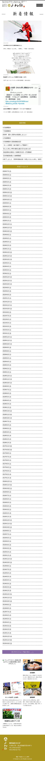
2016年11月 (6, 485)
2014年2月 (6, 587)
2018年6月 (6, 425)
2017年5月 (6, 464)
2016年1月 (6, 516)
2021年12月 (6, 302)
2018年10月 (6, 418)
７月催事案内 (7, 131)
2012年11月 (6, 640)
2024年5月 (6, 242)
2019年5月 (6, 397)
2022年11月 (6, 280)
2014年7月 (6, 569)
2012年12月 (6, 636)
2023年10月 (6, 259)
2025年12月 (6, 192)
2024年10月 (6, 231)
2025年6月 (6, 206)
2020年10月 (6, 344)
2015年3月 (6, 548)
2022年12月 (6, 277)
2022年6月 (6, 291)
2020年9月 (6, 347)
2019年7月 (6, 390)
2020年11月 (6, 340)
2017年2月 (6, 474)
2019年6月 (6, 393)
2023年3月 (6, 270)
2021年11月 (6, 305)
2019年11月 (6, 379)
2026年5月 (6, 178)
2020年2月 (6, 368)
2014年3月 (6, 583)
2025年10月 (6, 199)
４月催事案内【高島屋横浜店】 (12, 141)
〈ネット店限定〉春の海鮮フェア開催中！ (15, 145)
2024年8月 (6, 235)
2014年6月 (6, 573)
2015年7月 (6, 534)
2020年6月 (6, 354)
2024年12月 (6, 224)
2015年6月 (6, 538)
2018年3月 (6, 435)
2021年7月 (6, 316)
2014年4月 (6, 580)
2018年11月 (6, 414)
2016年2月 (6, 513)
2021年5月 (6, 323)
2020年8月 (6, 351)
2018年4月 (6, 432)
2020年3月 (6, 365)
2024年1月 (6, 249)
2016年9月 (6, 492)
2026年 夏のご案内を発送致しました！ (15, 134)
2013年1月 (6, 633)
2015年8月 (6, 530)
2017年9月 (6, 453)
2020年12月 (6, 337)
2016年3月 (6, 509)
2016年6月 (6, 499)
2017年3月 (6, 471)
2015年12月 (6, 520)
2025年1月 (6, 220)
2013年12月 (6, 594)
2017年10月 (6, 449)
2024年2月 (6, 245)
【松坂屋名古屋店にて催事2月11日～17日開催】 (17, 152)
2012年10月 (6, 643)
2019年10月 (6, 383)
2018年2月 (6, 439)
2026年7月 (6, 171)
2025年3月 (6, 217)
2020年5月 (6, 358)
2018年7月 (6, 421)
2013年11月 (6, 597)
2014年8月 (6, 566)
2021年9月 (6, 312)
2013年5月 (6, 619)
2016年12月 (6, 481)
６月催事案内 (7, 138)
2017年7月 (6, 457)
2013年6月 (6, 615)
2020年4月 (6, 361)
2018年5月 (6, 428)
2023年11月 (6, 256)
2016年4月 (6, 506)
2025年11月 (6, 196)
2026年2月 (6, 185)
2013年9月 (6, 604)
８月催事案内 (7, 127)
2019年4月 (6, 400)
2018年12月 (6, 411)
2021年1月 (6, 333)
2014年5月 (6, 576)
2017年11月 (6, 446)
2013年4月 (6, 622)
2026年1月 (6, 189)
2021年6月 (6, 319)
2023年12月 (6, 252)
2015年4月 (6, 545)
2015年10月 (6, 527)
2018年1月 (6, 442)
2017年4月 (6, 467)
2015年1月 (6, 555)
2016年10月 (6, 488)
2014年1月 (6, 590)
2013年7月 (6, 612)
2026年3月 (6, 182)
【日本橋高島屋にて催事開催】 (12, 155)
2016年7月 (6, 495)
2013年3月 (6, 626)
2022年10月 (6, 284)
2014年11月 (6, 559)
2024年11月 (6, 227)
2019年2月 (6, 404)
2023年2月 (6, 273)
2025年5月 (6, 210)
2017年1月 (6, 478)
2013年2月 (6, 629)
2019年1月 (6, 407)
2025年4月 (6, 213)
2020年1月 (6, 372)
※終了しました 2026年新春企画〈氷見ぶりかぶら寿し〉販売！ (22, 159)
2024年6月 (6, 238)
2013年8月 (6, 608)
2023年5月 (6, 263)
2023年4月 (6, 266)
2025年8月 (6, 203)
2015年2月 (6, 552)
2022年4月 (6, 294)
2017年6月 (6, 460)
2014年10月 (6, 562)
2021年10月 (6, 308)
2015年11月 (6, 523)
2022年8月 (6, 287)
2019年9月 (6, 386)
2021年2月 (6, 330)
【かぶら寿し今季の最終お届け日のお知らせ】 (17, 149)
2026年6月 (6, 175)
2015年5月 (6, 541)
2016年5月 (6, 502)
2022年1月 (6, 298)
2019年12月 (6, 375)
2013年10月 (6, 601)
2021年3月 (6, 326)
